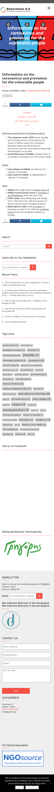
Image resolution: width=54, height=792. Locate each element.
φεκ (31, 434)
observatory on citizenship (34, 393)
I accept (19, 787)
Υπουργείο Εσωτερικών (29, 429)
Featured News (33, 91)
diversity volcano (10, 370)
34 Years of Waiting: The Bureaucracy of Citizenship (25, 316)
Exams (39, 370)
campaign (33, 350)
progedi (6, 405)
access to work (11, 345)
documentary (26, 370)
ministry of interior (13, 383)
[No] (50, 783)
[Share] (20, 105)
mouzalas (38, 389)
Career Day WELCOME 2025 (15, 322)
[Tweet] (41, 105)
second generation (16, 410)
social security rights (12, 415)
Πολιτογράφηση (10, 429)
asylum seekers (26, 345)
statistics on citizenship (33, 415)
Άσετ (17, 425)
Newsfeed (45, 91)
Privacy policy (32, 787)
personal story (20, 399)
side (43, 410)
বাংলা (27, 125)
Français (27, 112)
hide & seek (7, 374)
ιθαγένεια (20, 434)
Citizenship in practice (14, 360)
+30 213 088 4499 (10, 709)
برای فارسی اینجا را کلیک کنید (27, 120)
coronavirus (7, 96)
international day (38, 374)
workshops (26, 419)
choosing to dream (11, 355)
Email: (5, 596)
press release (42, 398)
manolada (8, 379)
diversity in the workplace (31, 365)
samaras (32, 405)
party (6, 399)
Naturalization (9, 394)
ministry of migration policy (17, 388)
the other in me (10, 420)
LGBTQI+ (7, 425)
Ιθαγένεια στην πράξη (34, 424)
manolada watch (23, 379)
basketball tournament (14, 350)
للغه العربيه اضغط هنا (27, 116)
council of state (11, 365)
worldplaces (43, 419)
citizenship (31, 355)
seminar (34, 410)
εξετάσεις (8, 434)
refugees (18, 404)
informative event (21, 374)
